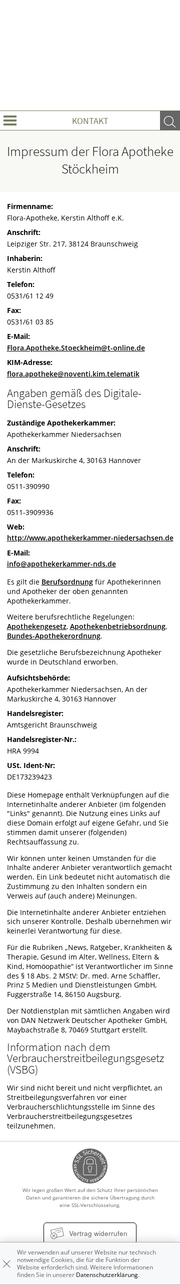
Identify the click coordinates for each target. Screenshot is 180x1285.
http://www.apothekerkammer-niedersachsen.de (90, 538)
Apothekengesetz (36, 626)
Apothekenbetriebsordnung (118, 626)
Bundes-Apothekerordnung (53, 636)
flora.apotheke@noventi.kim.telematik (73, 374)
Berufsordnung (67, 582)
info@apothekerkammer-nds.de (61, 564)
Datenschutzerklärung (107, 1274)
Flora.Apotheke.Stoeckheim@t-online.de (76, 348)
